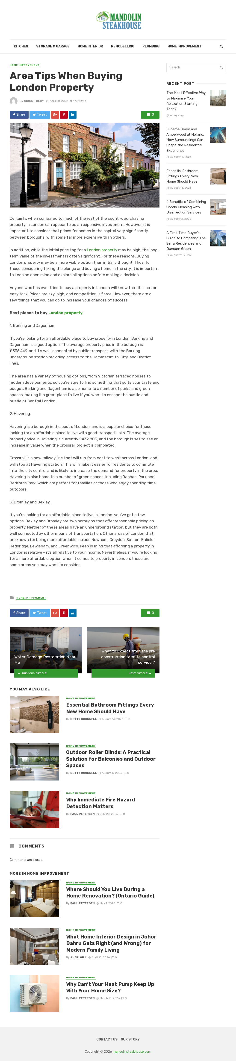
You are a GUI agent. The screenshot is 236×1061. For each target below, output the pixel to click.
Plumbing (150, 46)
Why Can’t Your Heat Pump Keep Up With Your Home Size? (110, 987)
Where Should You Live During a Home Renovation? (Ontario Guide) (110, 892)
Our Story (130, 1039)
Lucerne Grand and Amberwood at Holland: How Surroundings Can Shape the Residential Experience (185, 139)
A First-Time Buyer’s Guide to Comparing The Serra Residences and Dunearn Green (186, 241)
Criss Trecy (34, 100)
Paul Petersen (82, 813)
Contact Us (107, 1039)
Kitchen (21, 46)
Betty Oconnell (83, 719)
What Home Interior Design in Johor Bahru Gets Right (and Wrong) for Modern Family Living (111, 943)
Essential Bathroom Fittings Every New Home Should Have (110, 708)
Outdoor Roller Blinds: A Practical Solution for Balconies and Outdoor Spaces (111, 758)
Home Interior (90, 46)
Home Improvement (184, 46)
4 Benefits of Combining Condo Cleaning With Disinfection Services (186, 207)
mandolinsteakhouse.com (132, 1052)
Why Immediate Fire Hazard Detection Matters (100, 803)
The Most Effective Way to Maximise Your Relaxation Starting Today (186, 101)
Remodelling (122, 46)
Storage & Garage (53, 46)
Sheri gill (78, 957)
